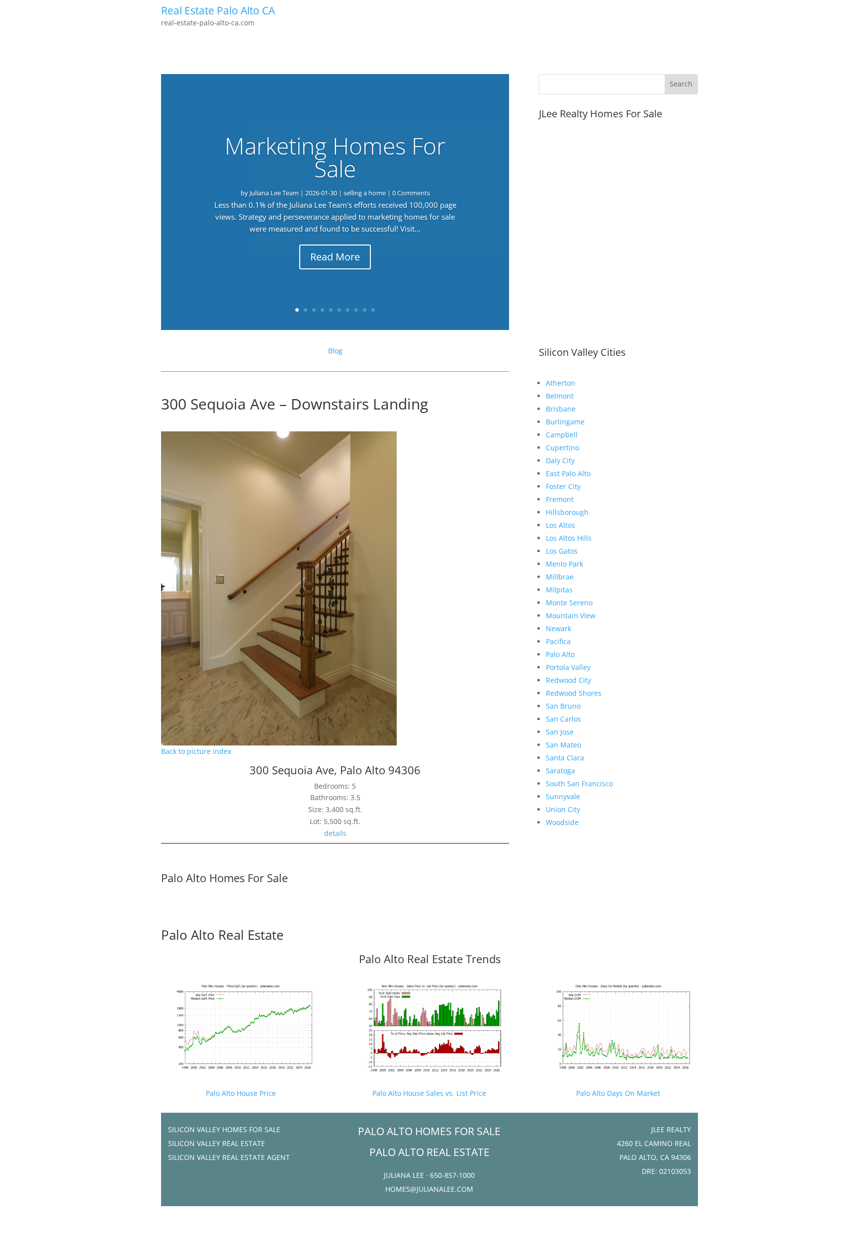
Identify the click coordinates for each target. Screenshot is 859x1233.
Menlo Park (564, 564)
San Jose (560, 732)
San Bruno (563, 706)
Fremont (560, 499)
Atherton (560, 383)
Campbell (562, 434)
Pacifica (558, 641)
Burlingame (565, 421)
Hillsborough (567, 512)
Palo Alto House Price (241, 1093)
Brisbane (561, 408)
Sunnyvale (563, 796)
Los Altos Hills (569, 538)
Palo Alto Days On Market (618, 1093)
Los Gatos (562, 551)
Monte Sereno (569, 602)
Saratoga (560, 770)
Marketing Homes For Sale (335, 157)
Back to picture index (196, 751)
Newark (558, 628)
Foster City (563, 486)
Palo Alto (560, 654)
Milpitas (559, 589)
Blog (335, 350)
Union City (563, 809)
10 (373, 310)
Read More (335, 256)
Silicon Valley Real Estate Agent (229, 1157)
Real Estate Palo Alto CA (218, 10)
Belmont (560, 396)
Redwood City (568, 680)
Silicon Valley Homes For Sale (224, 1129)
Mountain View (571, 615)
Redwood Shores (573, 693)
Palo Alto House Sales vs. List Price (429, 1093)
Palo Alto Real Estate (222, 935)
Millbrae (560, 576)
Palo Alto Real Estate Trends (430, 958)
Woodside (562, 822)
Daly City (560, 460)
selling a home (365, 192)
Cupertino (562, 447)
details (335, 833)
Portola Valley (568, 667)
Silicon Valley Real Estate (216, 1143)
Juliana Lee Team (274, 192)
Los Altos (560, 525)
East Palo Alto (568, 473)
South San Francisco (579, 783)
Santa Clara (565, 757)
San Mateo (563, 744)
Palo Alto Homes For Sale (224, 877)
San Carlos (563, 719)
